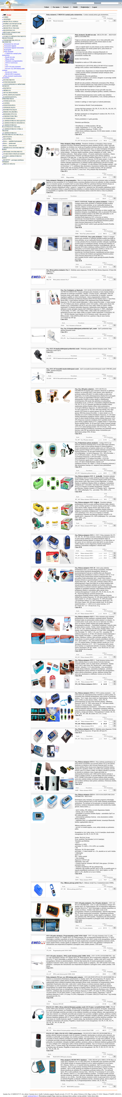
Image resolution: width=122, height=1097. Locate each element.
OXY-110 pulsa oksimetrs (13, 66)
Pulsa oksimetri (8, 51)
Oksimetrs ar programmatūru (13, 61)
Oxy (6, 65)
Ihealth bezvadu (10, 57)
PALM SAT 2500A (11, 72)
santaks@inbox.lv (33, 1096)
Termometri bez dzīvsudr (11, 44)
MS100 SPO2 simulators (12, 74)
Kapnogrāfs (7, 49)
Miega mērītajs (9, 59)
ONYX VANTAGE (11, 63)
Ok (120, 3)
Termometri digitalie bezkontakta (14, 48)
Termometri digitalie (10, 46)
